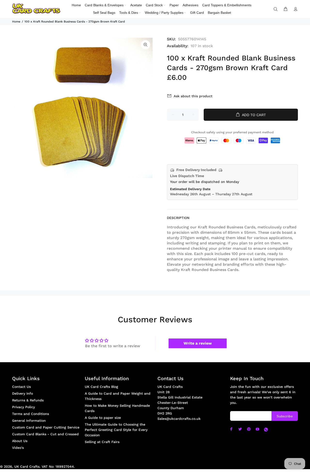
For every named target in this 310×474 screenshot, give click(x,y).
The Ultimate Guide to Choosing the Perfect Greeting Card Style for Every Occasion (116, 429)
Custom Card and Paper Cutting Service (45, 427)
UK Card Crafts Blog (101, 387)
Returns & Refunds (28, 400)
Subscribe (285, 416)
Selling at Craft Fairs (102, 442)
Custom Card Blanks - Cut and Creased (45, 434)
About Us (19, 441)
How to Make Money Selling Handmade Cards (117, 408)
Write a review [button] (198, 343)
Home (16, 21)
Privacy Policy (23, 407)
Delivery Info (22, 393)
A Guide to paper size (103, 418)
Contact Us (21, 387)
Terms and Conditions (30, 414)
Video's (18, 448)
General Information (29, 420)
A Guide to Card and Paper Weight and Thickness (117, 396)
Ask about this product (193, 96)
